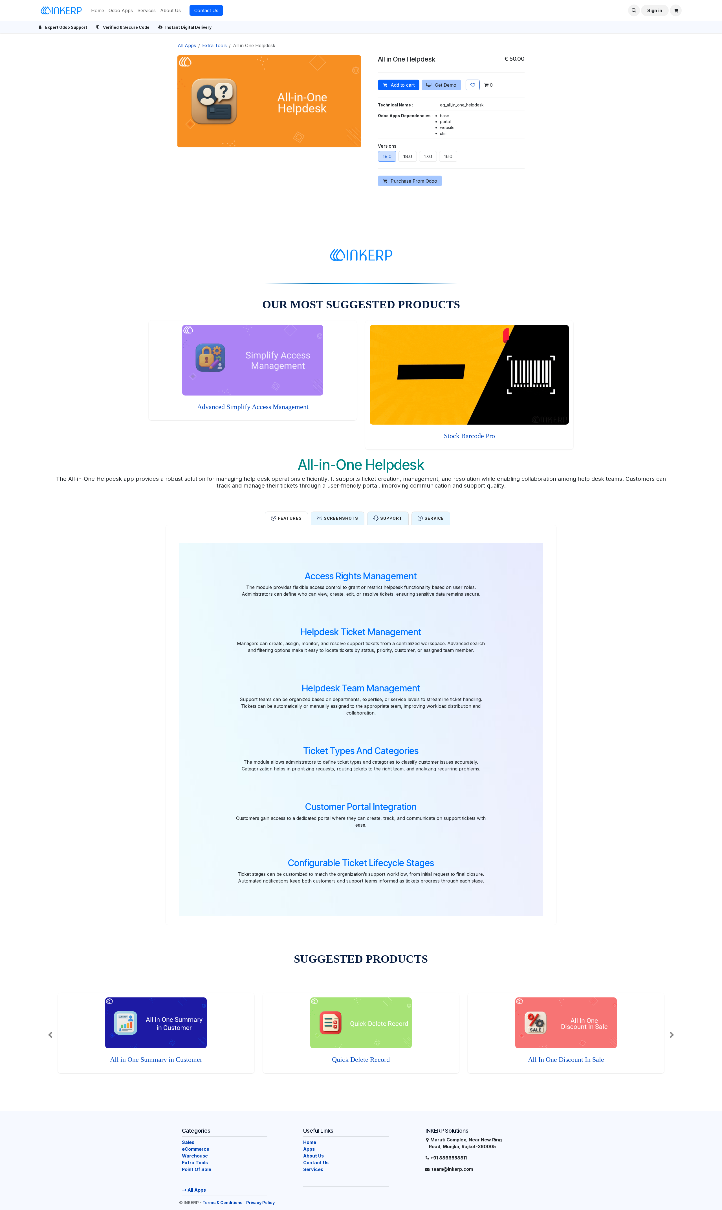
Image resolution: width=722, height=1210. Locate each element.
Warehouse (195, 1156)
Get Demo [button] (444, 85)
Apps (309, 1149)
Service (434, 518)
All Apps (196, 1190)
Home (309, 1142)
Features (290, 518)
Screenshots (341, 518)
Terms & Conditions (222, 1202)
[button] (634, 10)
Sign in (654, 10)
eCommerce (195, 1149)
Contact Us (206, 10)
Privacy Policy (260, 1202)
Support (391, 518)
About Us (313, 1156)
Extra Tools (214, 45)
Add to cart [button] (402, 85)
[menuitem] (97, 10)
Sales (188, 1142)
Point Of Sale (196, 1169)
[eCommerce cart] (676, 10)
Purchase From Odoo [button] (413, 181)
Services (313, 1169)
